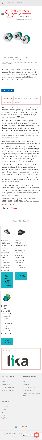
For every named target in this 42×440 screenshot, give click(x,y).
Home (2, 62)
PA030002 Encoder (7, 342)
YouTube (4, 418)
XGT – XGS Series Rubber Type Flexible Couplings (8, 280)
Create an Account (7, 384)
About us (4, 381)
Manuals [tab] (17, 102)
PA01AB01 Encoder (21, 276)
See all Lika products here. (10, 204)
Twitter (3, 415)
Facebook (4, 406)
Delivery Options (28, 390)
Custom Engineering (29, 387)
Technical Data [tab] (21, 98)
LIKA (11, 62)
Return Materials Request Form (31, 394)
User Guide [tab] (7, 102)
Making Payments (7, 387)
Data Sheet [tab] (34, 98)
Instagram (4, 409)
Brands (7, 62)
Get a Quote (8, 90)
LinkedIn (4, 412)
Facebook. (14, 208)
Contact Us (26, 384)
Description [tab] (7, 98)
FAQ (23, 381)
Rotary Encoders (18, 62)
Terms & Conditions (8, 390)
